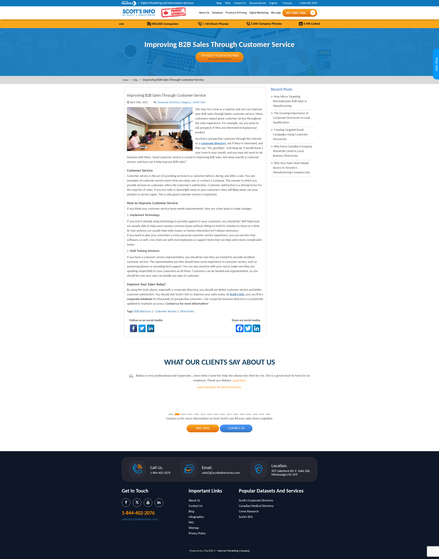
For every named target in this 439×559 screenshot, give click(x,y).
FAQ (191, 522)
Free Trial (203, 428)
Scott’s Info (237, 294)
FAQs (227, 3)
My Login (276, 12)
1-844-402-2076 (308, 3)
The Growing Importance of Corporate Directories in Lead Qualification (291, 118)
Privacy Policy (197, 533)
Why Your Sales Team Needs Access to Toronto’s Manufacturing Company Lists (291, 168)
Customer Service (166, 311)
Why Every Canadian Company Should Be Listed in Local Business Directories (292, 151)
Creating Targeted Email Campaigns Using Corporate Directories (290, 134)
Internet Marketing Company (233, 551)
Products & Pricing (236, 12)
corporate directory (213, 143)
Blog (219, 3)
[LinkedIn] (151, 328)
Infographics (196, 517)
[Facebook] (133, 328)
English (273, 3)
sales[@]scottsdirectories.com (221, 473)
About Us (204, 12)
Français (287, 3)
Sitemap (194, 528)
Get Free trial (296, 13)
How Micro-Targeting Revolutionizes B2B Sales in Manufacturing (290, 101)
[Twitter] (142, 328)
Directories (187, 311)
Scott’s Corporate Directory (256, 500)
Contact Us (240, 3)
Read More (307, 380)
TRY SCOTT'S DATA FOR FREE (219, 57)
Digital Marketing (259, 12)
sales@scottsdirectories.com (140, 519)
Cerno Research (249, 511)
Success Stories (257, 3)
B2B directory (142, 311)
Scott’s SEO (246, 517)
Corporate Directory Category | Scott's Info (181, 102)
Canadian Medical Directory (256, 506)
